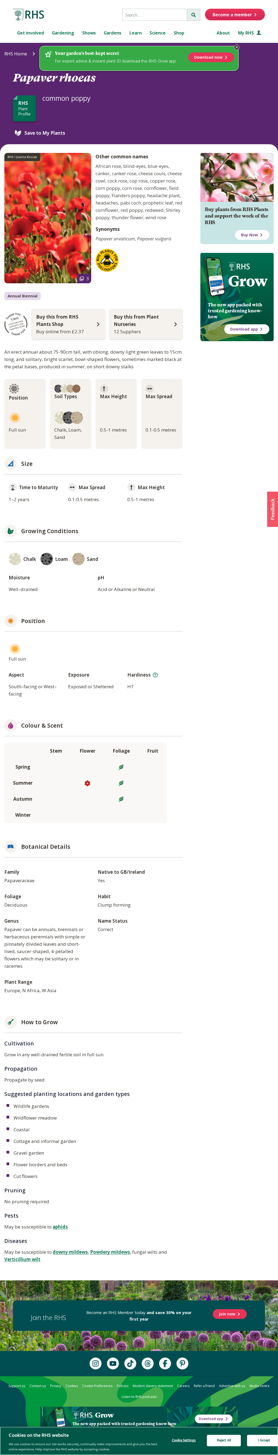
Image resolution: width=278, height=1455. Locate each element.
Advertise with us (232, 1386)
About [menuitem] (223, 33)
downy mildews (70, 1252)
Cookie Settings (184, 1440)
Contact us (38, 1386)
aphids (60, 1227)
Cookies (71, 1386)
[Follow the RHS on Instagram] (96, 1363)
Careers (183, 1386)
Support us (16, 1386)
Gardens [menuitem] (112, 33)
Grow (247, 281)
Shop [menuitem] (179, 33)
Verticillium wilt (22, 1259)
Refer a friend (204, 1386)
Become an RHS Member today (139, 1316)
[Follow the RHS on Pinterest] (182, 1363)
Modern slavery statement (153, 1386)
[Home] (29, 15)
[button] (272, 509)
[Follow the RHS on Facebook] (165, 1363)
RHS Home (15, 54)
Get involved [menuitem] (30, 33)
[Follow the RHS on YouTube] (113, 1363)
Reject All (224, 1440)
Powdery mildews (110, 1252)
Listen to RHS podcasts (139, 1396)
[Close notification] (236, 47)
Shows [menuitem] (89, 33)
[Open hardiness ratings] (155, 674)
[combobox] (154, 15)
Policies (122, 1386)
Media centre (259, 1386)
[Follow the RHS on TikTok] (130, 1363)
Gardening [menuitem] (63, 33)
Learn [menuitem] (135, 33)
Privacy (55, 1386)
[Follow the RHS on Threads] (148, 1363)
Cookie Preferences (97, 1386)
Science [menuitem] (158, 33)
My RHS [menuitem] (246, 33)
